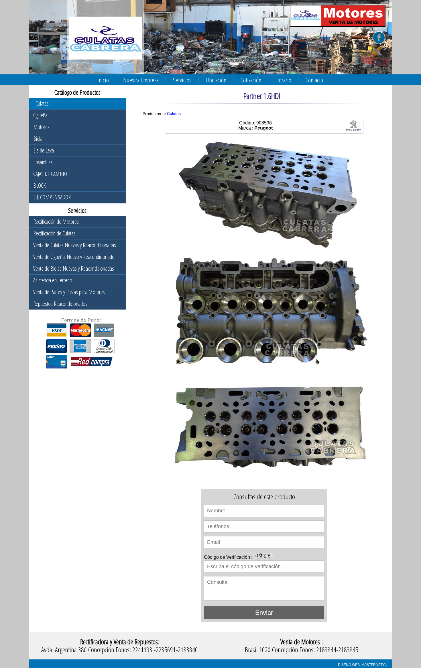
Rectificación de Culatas (54, 233)
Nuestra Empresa (141, 80)
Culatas (42, 103)
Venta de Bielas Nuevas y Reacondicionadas (73, 268)
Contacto (314, 80)
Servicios (182, 80)
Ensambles (43, 162)
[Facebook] (378, 43)
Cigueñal (40, 115)
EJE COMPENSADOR (52, 197)
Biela (37, 138)
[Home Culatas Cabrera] (103, 42)
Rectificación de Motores (56, 221)
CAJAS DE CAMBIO (50, 174)
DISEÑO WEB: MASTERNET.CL (363, 665)
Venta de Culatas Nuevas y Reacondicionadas (74, 245)
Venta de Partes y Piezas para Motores (69, 292)
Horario (283, 80)
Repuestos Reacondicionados (60, 304)
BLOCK (39, 185)
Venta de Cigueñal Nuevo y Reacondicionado (74, 257)
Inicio (103, 80)
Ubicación (216, 80)
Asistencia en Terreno (52, 280)
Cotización (251, 80)
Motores (41, 127)
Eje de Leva (43, 150)
